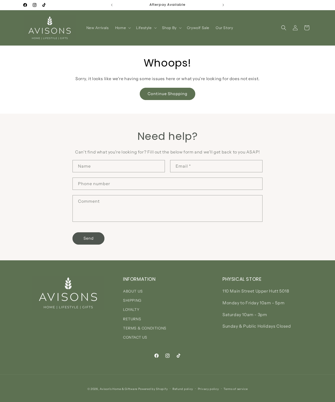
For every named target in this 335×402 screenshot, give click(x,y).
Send (88, 238)
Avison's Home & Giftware (118, 389)
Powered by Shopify (153, 389)
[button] (122, 27)
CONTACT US (135, 337)
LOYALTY (131, 309)
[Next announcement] (223, 5)
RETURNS (132, 319)
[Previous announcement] (112, 5)
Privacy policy (208, 388)
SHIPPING (132, 300)
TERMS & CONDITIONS (144, 328)
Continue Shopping (167, 93)
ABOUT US (133, 291)
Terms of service (236, 388)
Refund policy (182, 388)
